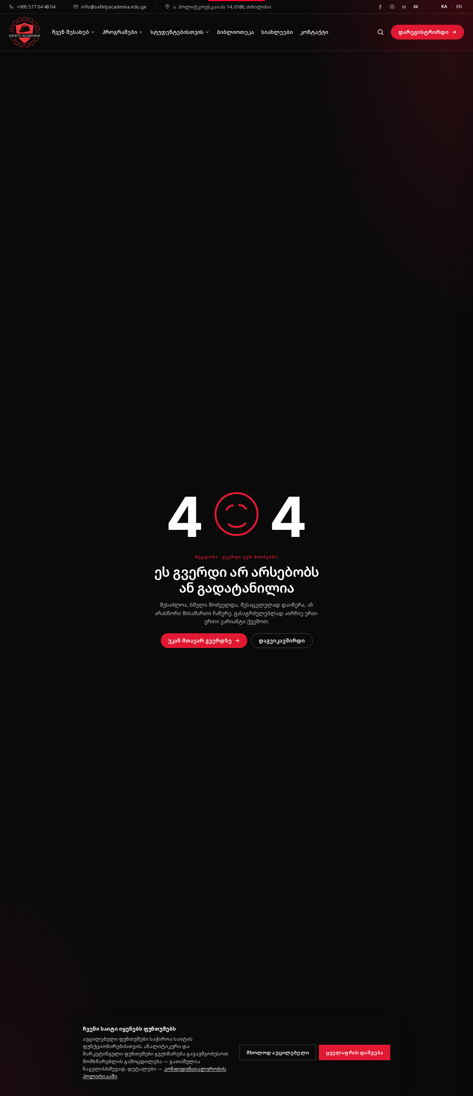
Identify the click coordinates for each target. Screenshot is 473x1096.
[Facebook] (380, 6)
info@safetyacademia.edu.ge (114, 6)
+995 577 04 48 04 (36, 6)
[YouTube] (416, 6)
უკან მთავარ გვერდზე (200, 640)
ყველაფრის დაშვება (354, 1052)
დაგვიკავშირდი (282, 640)
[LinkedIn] (404, 6)
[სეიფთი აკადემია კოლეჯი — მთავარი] (24, 32)
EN (459, 6)
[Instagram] (392, 6)
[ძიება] (380, 32)
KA (444, 6)
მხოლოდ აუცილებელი (277, 1052)
